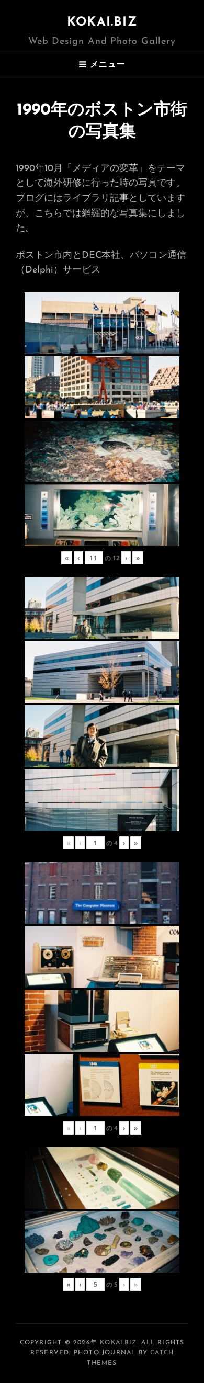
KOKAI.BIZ (102, 22)
